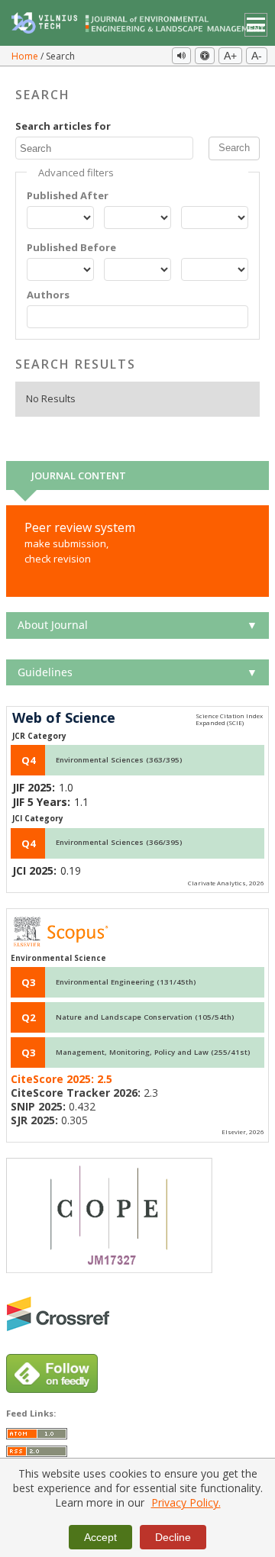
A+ (230, 56)
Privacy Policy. (186, 1502)
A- (256, 56)
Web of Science (63, 718)
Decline (173, 1537)
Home (25, 56)
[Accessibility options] (205, 55)
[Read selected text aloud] (181, 55)
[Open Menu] (256, 25)
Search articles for (63, 126)
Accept (100, 1537)
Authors (48, 295)
